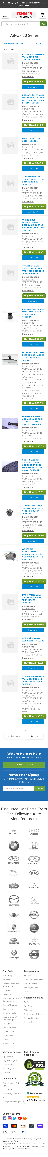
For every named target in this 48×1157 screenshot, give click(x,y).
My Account (8, 1056)
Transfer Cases (9, 1031)
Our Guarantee (30, 984)
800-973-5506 (24, 764)
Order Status (8, 1064)
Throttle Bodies (9, 1027)
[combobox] (24, 23)
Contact (27, 992)
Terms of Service (31, 1018)
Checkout (7, 1072)
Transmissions (9, 1035)
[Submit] (43, 23)
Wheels (6, 1039)
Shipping (28, 1010)
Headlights (7, 994)
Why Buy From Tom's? (34, 980)
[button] (13, 43)
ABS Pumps (8, 976)
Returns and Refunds (33, 1014)
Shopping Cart (9, 1068)
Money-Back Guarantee (30, 3)
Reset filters (8, 49)
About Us (28, 976)
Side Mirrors (8, 1009)
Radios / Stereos (10, 1005)
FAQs (26, 1002)
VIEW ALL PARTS (11, 1043)
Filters (39, 43)
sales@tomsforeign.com (13, 1102)
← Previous (14, 736)
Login (5, 1060)
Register (14, 1060)
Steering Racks (9, 1013)
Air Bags (6, 980)
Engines (6, 990)
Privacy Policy (30, 1022)
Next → (34, 736)
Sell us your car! (31, 988)
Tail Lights (7, 1023)
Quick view (33, 87)
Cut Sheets (29, 1006)
